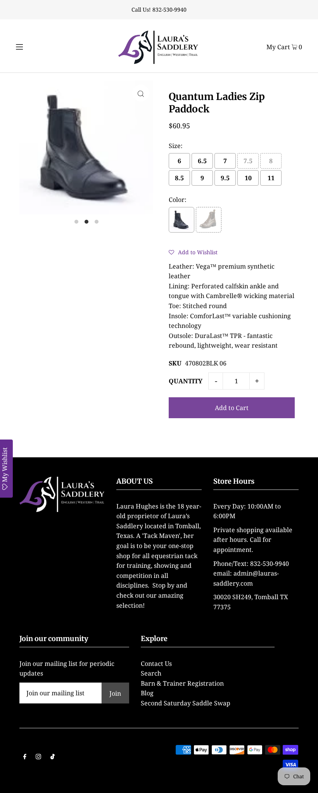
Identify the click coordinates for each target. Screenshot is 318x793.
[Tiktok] (52, 757)
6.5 (202, 161)
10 (248, 178)
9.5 (225, 178)
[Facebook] (24, 757)
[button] (193, 252)
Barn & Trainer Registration (182, 683)
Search (151, 673)
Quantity (185, 381)
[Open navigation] (34, 45)
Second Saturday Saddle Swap (185, 703)
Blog (147, 693)
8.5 (179, 178)
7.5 (248, 161)
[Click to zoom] (140, 93)
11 (271, 178)
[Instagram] (38, 757)
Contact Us (156, 663)
